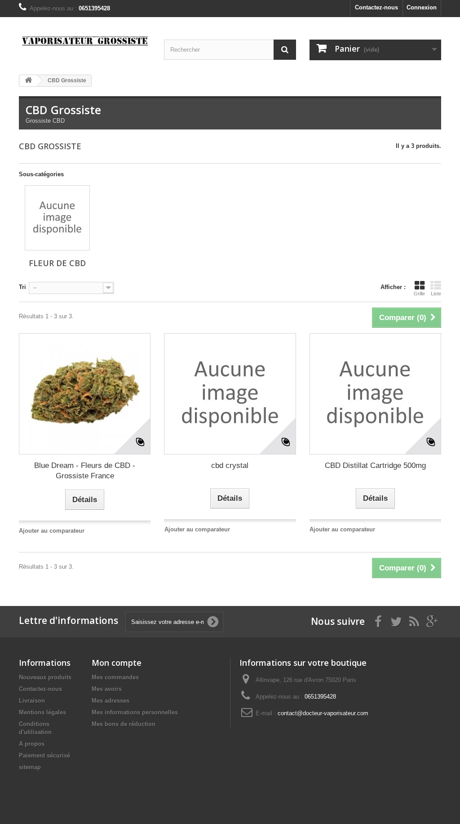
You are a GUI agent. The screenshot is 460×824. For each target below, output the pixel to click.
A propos (31, 743)
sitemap (30, 767)
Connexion (422, 7)
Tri (22, 287)
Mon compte (117, 662)
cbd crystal (229, 465)
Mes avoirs (107, 689)
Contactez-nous (376, 7)
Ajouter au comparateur (51, 530)
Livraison (32, 700)
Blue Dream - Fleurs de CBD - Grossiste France (84, 470)
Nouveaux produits (45, 677)
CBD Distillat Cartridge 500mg (375, 465)
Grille (419, 293)
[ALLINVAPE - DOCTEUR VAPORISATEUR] (84, 42)
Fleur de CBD (57, 263)
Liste (436, 293)
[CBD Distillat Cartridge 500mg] (375, 394)
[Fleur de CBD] (57, 217)
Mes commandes (115, 677)
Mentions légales (42, 712)
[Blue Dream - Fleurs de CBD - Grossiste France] (84, 394)
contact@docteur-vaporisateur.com (323, 713)
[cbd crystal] (229, 394)
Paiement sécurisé (44, 755)
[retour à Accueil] (28, 80)
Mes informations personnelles (135, 712)
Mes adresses (110, 700)
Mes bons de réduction (123, 724)
